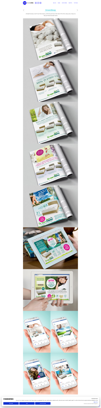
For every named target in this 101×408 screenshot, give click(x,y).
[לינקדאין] (36, 3)
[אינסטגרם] (40, 3)
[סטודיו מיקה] (28, 3)
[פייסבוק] (38, 3)
